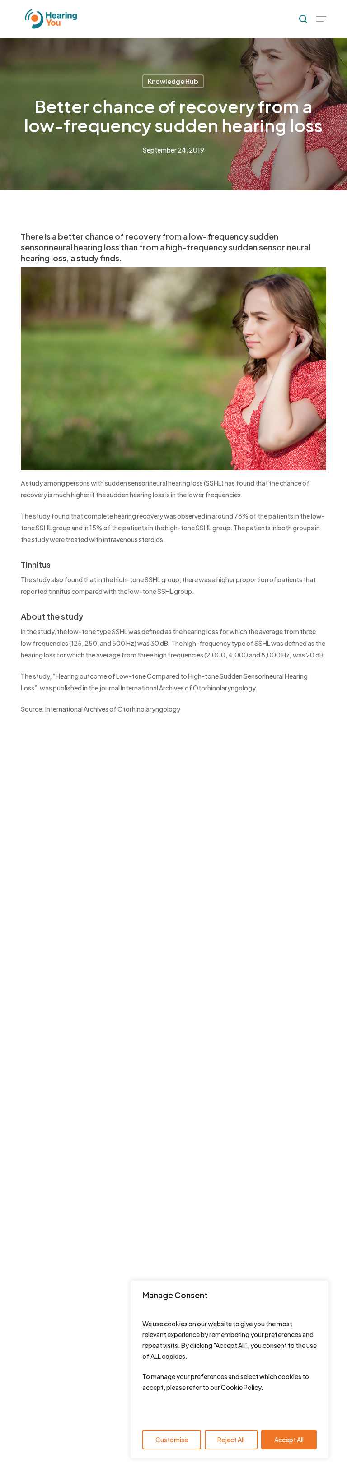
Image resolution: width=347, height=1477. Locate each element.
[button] (321, 18)
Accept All (289, 1439)
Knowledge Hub (173, 81)
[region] (229, 1369)
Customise (171, 1439)
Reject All (230, 1439)
